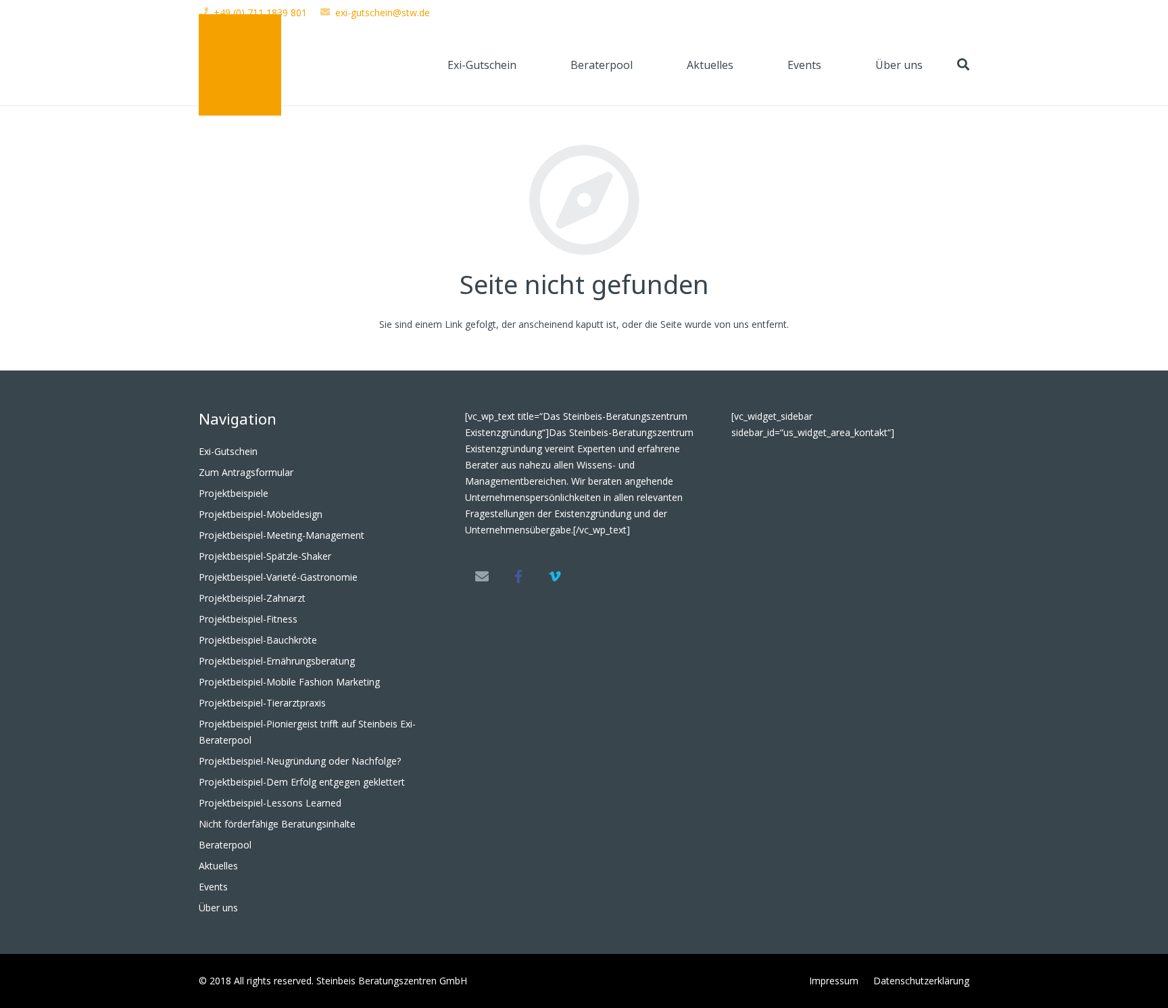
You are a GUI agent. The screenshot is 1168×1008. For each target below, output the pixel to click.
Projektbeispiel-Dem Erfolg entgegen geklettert (302, 781)
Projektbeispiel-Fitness (248, 619)
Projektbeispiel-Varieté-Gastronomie (278, 577)
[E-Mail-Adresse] (482, 577)
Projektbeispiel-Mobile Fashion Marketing (289, 681)
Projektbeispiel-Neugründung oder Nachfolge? (300, 760)
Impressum (833, 980)
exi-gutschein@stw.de (382, 12)
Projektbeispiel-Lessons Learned (270, 802)
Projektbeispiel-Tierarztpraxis (262, 702)
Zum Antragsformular (246, 472)
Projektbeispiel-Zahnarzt (252, 598)
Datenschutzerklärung (921, 980)
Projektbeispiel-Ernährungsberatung (277, 660)
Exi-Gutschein (228, 451)
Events (213, 886)
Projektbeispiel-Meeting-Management (281, 535)
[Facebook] (518, 577)
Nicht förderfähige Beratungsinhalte (277, 823)
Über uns (218, 907)
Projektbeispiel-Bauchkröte (258, 639)
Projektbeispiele (233, 493)
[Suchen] (963, 64)
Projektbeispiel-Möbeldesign (260, 514)
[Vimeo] (555, 577)
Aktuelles (218, 865)
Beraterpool (225, 844)
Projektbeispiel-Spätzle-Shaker (265, 556)
